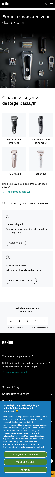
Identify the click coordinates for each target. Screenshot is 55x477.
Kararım (25, 469)
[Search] (46, 4)
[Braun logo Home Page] (6, 4)
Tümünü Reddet (25, 462)
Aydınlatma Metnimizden (24, 436)
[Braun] (6, 4)
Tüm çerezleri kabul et (25, 454)
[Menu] (51, 4)
